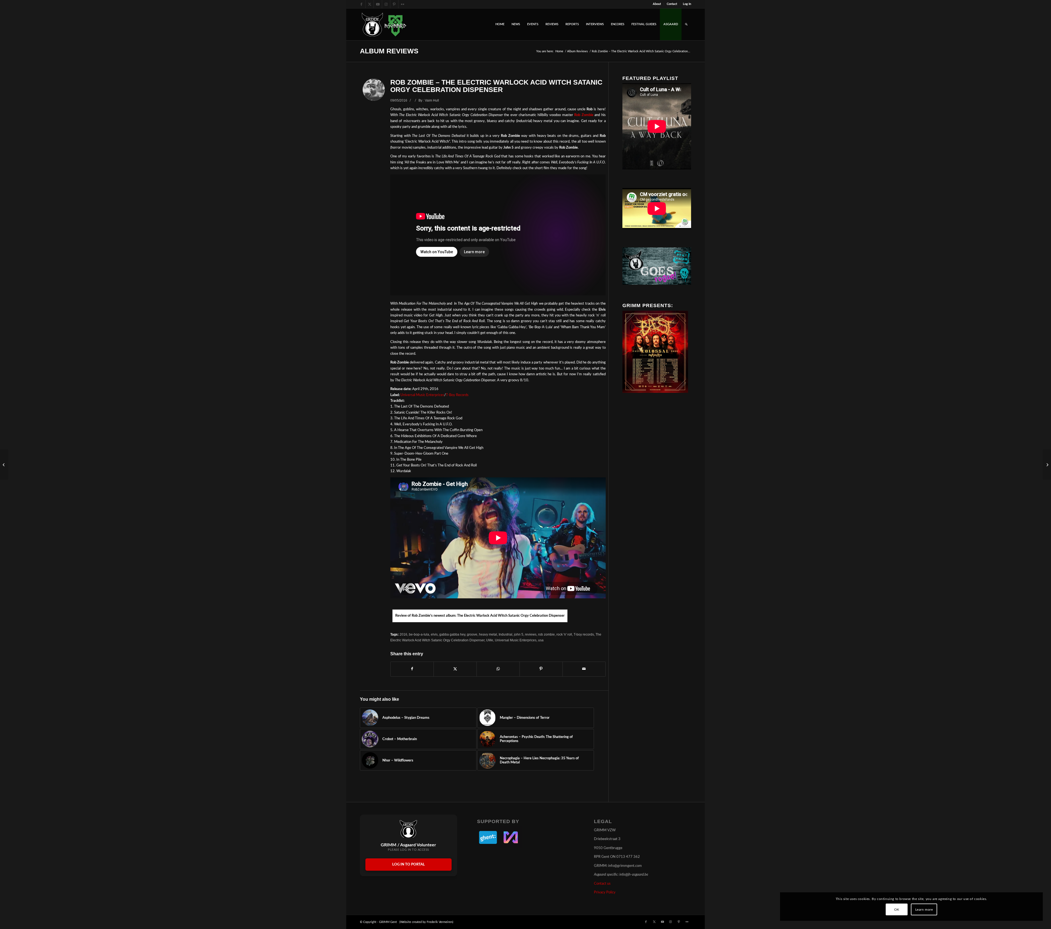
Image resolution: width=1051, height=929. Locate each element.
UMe (489, 640)
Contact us (602, 883)
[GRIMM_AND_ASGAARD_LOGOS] (384, 24)
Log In (687, 3)
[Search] (686, 24)
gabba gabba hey (452, 634)
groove (472, 634)
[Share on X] (455, 669)
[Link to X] (370, 4)
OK (896, 909)
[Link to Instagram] (386, 4)
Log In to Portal (408, 864)
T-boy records (584, 634)
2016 (403, 634)
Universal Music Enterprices (422, 395)
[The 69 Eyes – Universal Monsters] (4, 464)
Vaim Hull (432, 100)
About (657, 3)
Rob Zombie (583, 115)
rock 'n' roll (564, 634)
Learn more (924, 909)
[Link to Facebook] (361, 4)
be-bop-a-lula (419, 634)
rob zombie (546, 634)
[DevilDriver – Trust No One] (1047, 464)
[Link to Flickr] (403, 4)
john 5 (518, 634)
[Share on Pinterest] (541, 669)
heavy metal (488, 634)
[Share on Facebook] (412, 669)
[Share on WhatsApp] (498, 669)
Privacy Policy (605, 892)
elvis (434, 634)
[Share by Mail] (584, 669)
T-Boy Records (457, 395)
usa (541, 640)
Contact (672, 3)
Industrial (505, 634)
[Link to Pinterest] (394, 4)
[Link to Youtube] (378, 4)
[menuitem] (657, 4)
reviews (530, 634)
